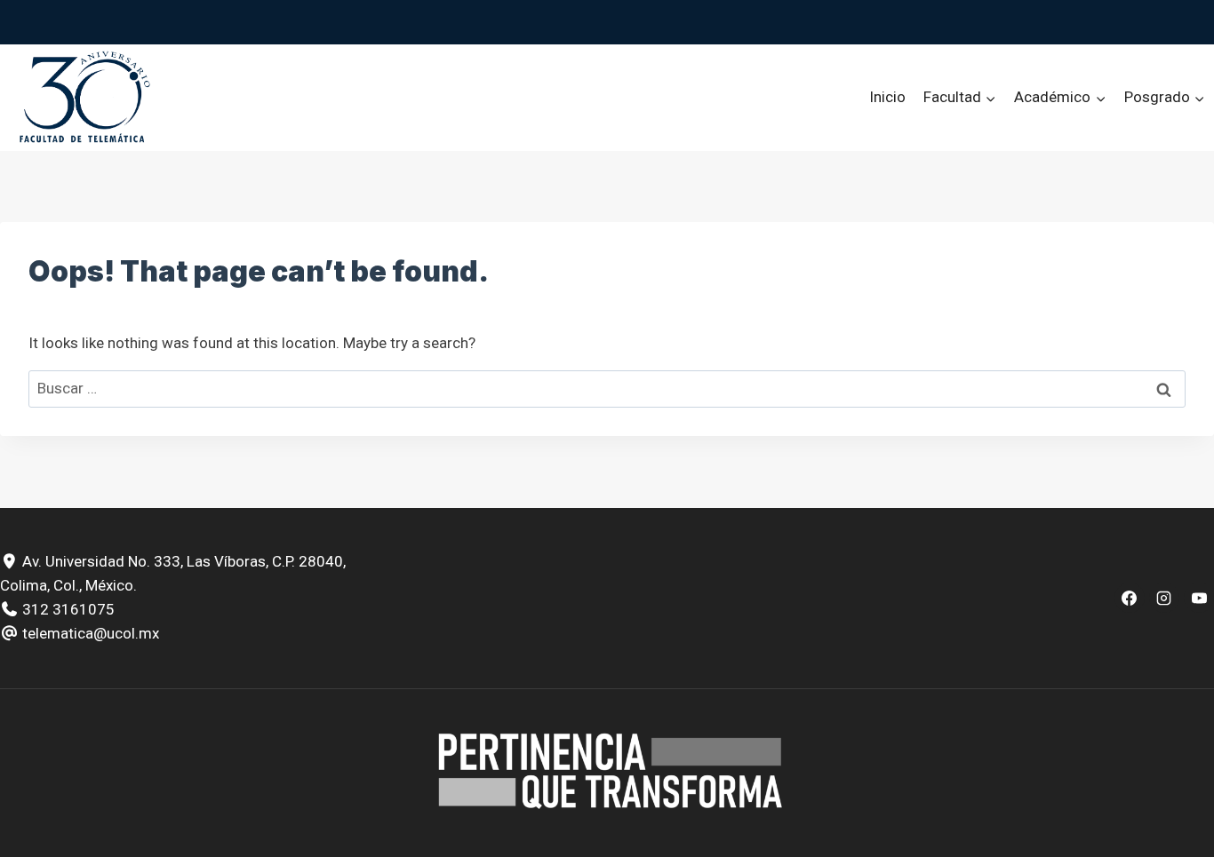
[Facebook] (1129, 598)
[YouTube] (1199, 598)
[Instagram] (1164, 598)
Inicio (887, 97)
